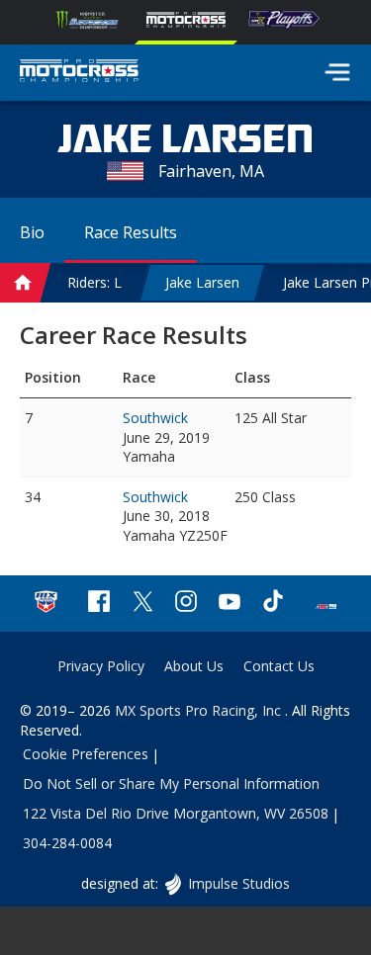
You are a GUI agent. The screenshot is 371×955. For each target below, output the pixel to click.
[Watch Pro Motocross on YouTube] (229, 603)
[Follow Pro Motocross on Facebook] (99, 603)
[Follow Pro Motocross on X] (142, 603)
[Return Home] (79, 73)
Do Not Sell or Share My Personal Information (171, 783)
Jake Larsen (202, 282)
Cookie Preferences (85, 753)
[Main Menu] (337, 72)
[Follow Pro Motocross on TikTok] (273, 603)
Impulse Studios (238, 883)
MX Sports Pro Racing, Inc (200, 710)
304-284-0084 (67, 842)
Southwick (155, 417)
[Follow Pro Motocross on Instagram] (186, 603)
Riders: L (94, 282)
